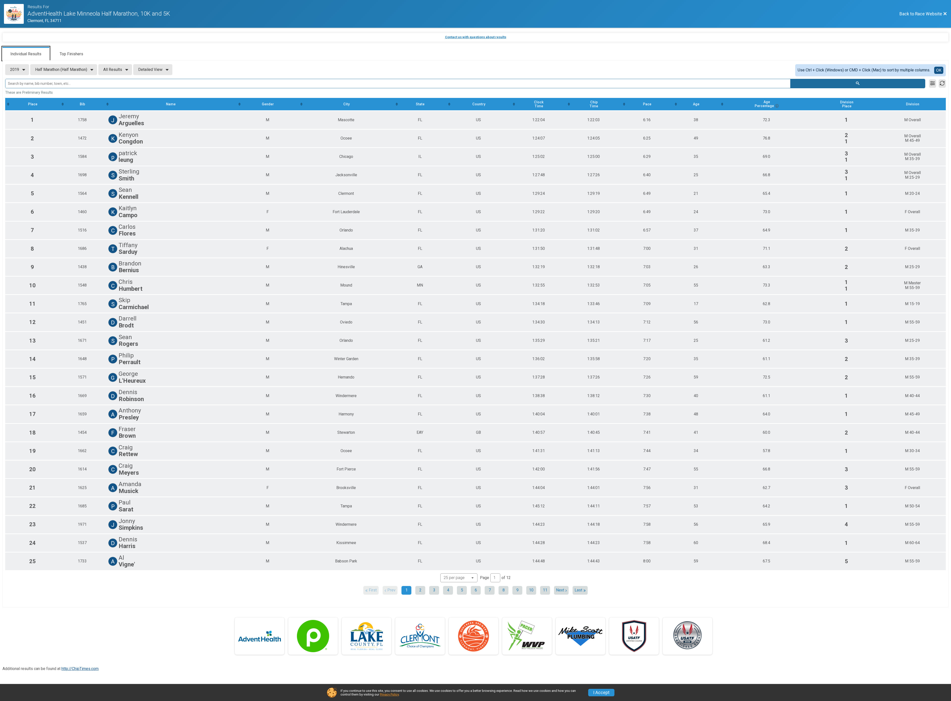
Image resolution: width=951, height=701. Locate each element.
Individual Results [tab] (25, 54)
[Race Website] (15, 14)
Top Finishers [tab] (71, 54)
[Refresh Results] (942, 83)
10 (531, 590)
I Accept (601, 692)
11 (545, 590)
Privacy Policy (389, 694)
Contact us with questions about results (475, 37)
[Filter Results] (932, 83)
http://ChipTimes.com (80, 668)
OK (938, 70)
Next (560, 590)
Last (578, 590)
